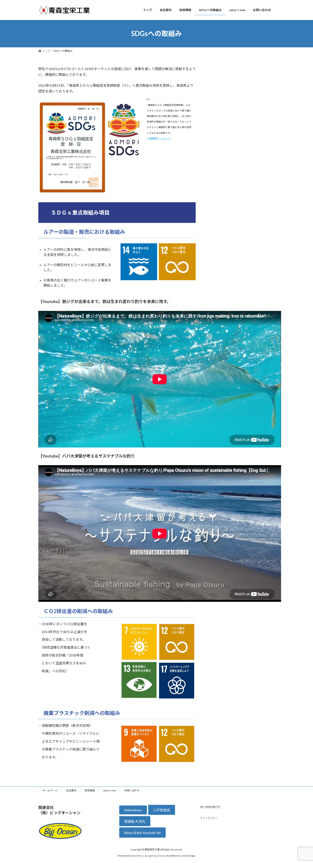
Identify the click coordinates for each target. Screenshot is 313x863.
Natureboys (133, 810)
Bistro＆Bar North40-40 (142, 833)
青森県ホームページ (160, 138)
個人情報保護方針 (210, 806)
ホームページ (50, 790)
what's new (109, 790)
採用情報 (90, 790)
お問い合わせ (131, 790)
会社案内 (71, 790)
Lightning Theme (157, 855)
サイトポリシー (209, 818)
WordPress (138, 855)
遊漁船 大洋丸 (134, 821)
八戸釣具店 (161, 810)
